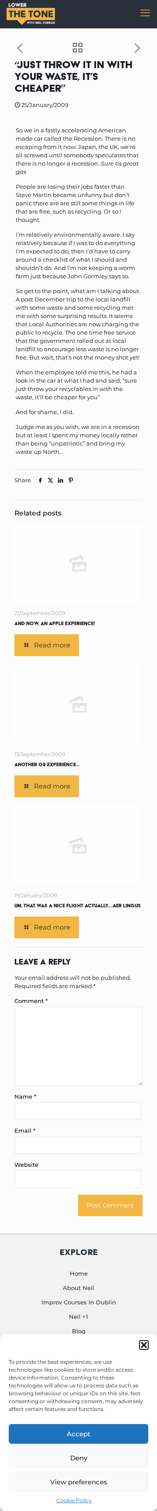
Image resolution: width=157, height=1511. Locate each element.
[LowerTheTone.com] (31, 13)
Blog (78, 1331)
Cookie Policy (74, 1500)
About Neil (78, 1287)
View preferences (78, 1482)
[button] (144, 1345)
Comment (31, 1000)
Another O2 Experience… (46, 764)
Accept (78, 1434)
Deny (78, 1458)
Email (24, 1130)
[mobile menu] (145, 13)
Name (25, 1096)
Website (26, 1164)
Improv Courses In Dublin (78, 1302)
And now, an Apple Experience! (54, 623)
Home (79, 1273)
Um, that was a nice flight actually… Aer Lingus (77, 905)
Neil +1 (78, 1316)
